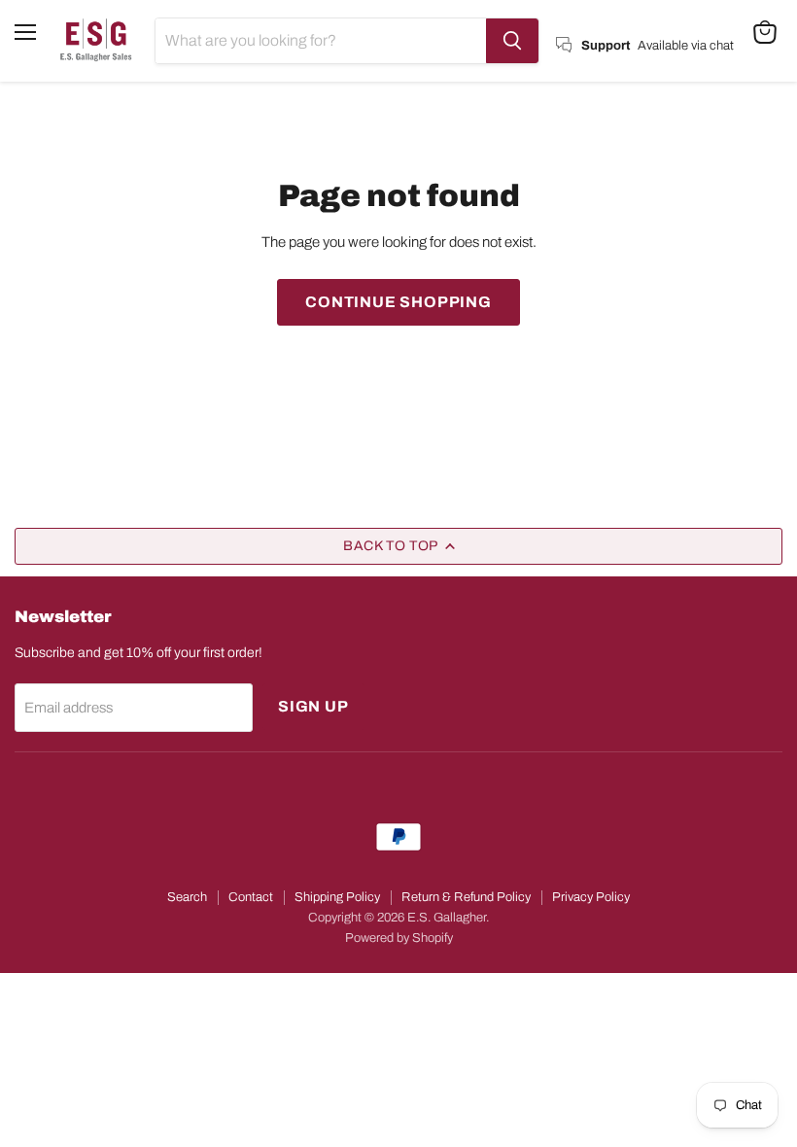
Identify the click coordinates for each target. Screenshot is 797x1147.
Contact (250, 897)
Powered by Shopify (399, 938)
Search (187, 897)
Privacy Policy (591, 897)
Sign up (313, 706)
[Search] (512, 40)
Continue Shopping (398, 302)
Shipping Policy (337, 897)
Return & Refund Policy (466, 897)
